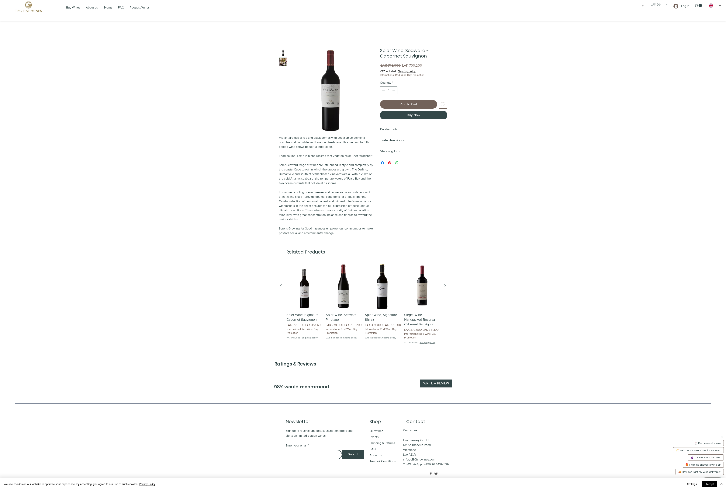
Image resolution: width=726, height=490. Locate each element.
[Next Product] (445, 286)
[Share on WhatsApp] (397, 163)
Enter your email (296, 445)
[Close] (721, 484)
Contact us (410, 430)
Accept (710, 484)
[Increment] (394, 90)
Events (374, 437)
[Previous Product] (281, 286)
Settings (692, 484)
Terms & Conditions (383, 461)
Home (283, 34)
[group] (363, 303)
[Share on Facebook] (382, 163)
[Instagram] (436, 473)
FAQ (373, 449)
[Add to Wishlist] (443, 104)
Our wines (376, 431)
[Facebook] (431, 473)
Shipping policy (407, 71)
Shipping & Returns (383, 443)
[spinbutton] (389, 90)
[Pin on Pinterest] (389, 163)
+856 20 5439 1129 (436, 464)
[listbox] (659, 4)
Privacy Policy (147, 484)
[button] (659, 4)
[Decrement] (383, 90)
